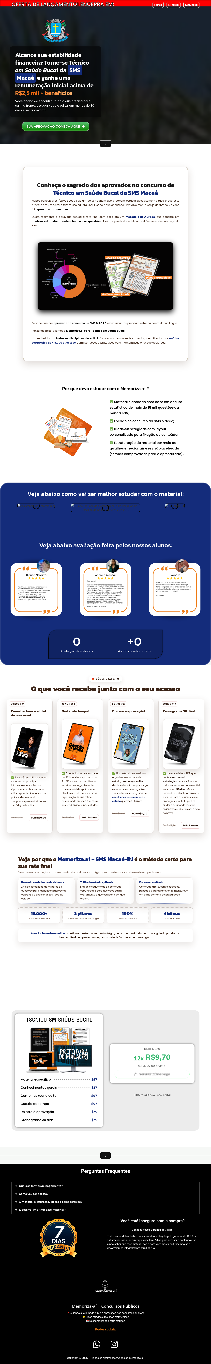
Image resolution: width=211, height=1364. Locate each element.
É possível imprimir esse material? (42, 1209)
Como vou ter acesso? (33, 1193)
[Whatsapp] (96, 1344)
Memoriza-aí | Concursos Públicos (105, 1306)
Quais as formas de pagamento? (41, 1186)
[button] (105, 1186)
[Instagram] (114, 1344)
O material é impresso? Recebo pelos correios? (50, 1201)
